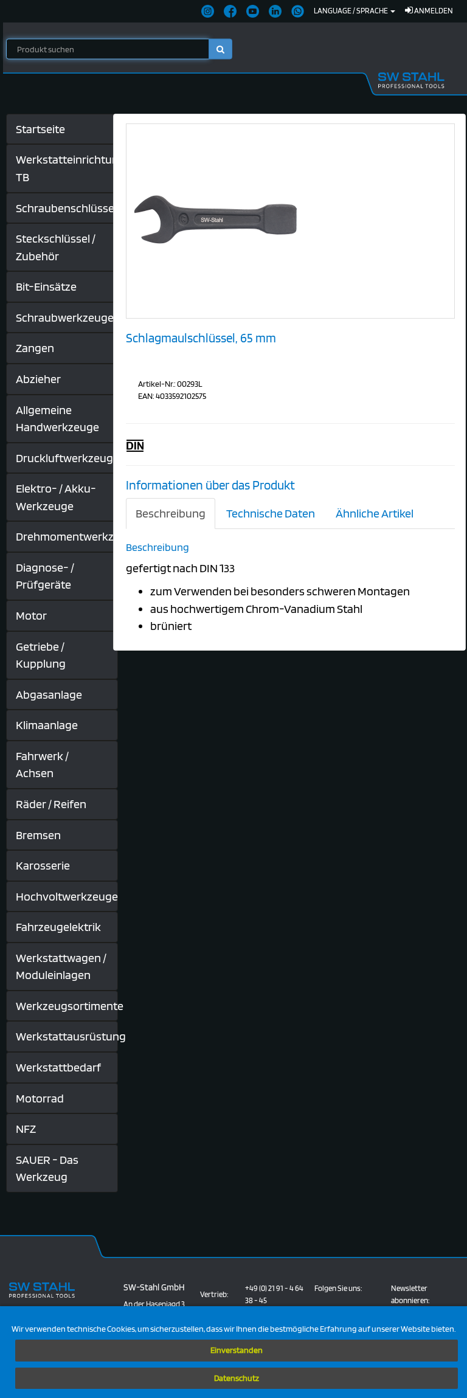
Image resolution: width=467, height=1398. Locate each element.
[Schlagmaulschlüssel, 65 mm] (217, 220)
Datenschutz (236, 1378)
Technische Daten (270, 513)
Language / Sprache (351, 10)
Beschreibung (171, 513)
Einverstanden (236, 1350)
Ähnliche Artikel (374, 513)
